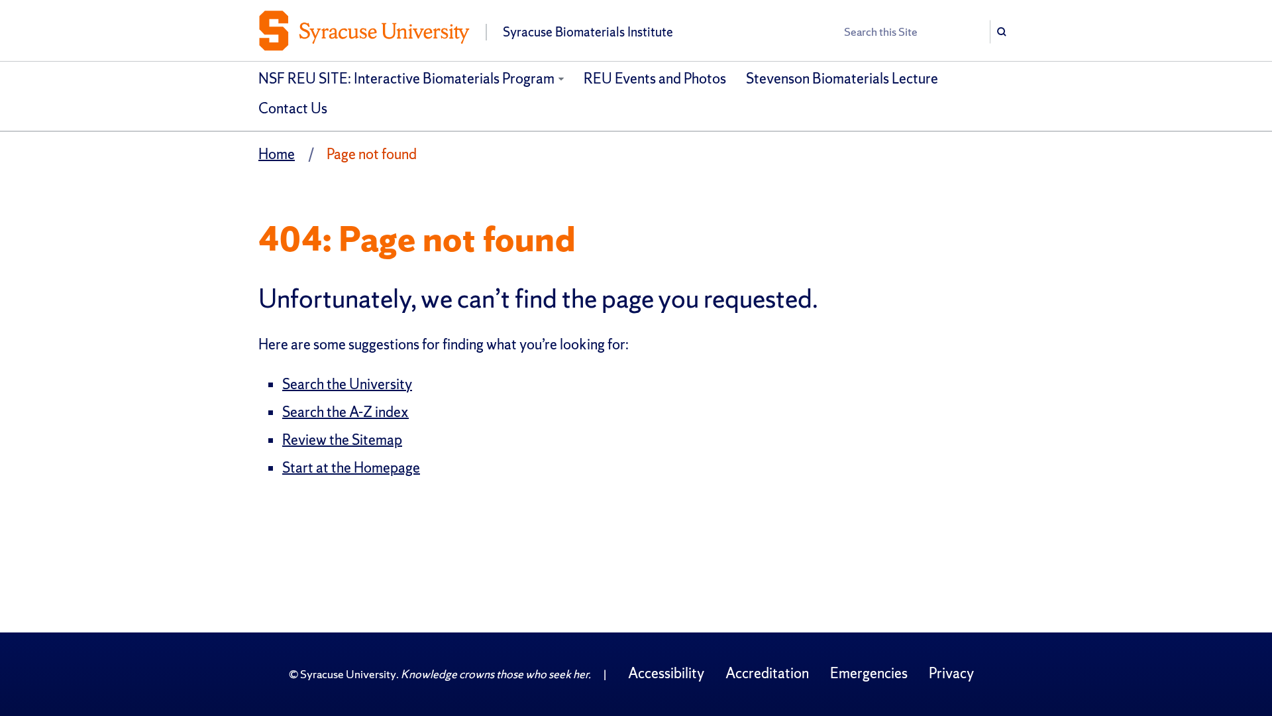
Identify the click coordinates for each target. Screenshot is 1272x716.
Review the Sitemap (342, 439)
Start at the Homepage (351, 467)
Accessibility (666, 673)
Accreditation (767, 673)
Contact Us (292, 108)
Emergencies (869, 673)
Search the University (347, 384)
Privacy (951, 673)
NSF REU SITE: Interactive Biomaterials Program (406, 78)
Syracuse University (348, 674)
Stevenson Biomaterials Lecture (842, 78)
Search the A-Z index (345, 412)
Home (276, 154)
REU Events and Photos (655, 78)
